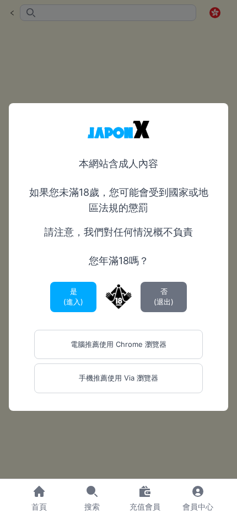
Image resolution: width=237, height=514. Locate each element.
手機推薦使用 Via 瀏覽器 (118, 377)
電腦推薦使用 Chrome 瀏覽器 (118, 344)
